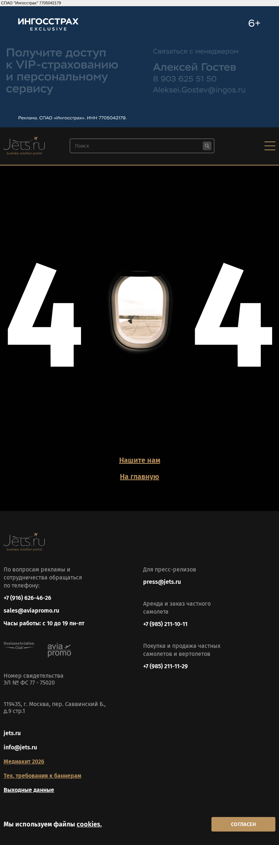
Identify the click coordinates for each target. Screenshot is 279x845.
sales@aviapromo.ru (31, 610)
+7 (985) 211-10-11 (165, 624)
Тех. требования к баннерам (42, 775)
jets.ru (12, 733)
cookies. (89, 824)
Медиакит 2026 (24, 761)
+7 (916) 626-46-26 (27, 597)
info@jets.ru (20, 747)
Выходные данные (29, 789)
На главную (139, 476)
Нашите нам (139, 460)
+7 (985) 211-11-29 (165, 666)
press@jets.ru (162, 581)
